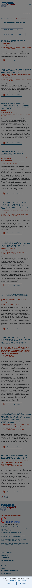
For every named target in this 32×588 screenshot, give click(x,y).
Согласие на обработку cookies (18, 580)
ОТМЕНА (9, 583)
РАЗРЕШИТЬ (23, 583)
